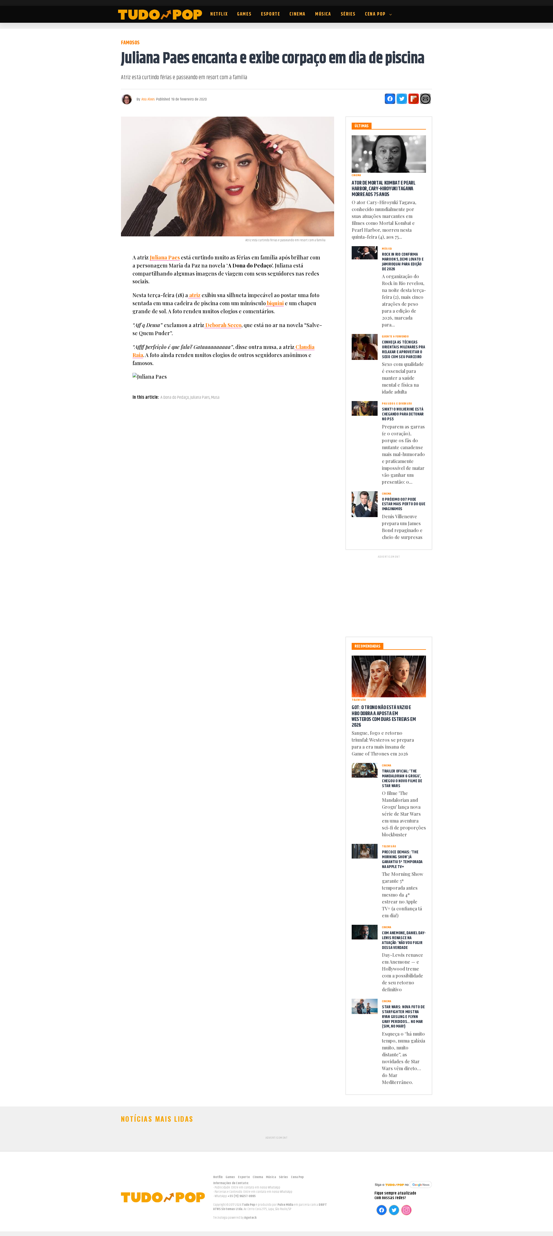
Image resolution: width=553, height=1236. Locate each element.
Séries (348, 14)
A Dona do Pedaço (174, 397)
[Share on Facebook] (390, 99)
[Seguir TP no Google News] (403, 1188)
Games (244, 14)
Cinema (297, 14)
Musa (215, 397)
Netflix (219, 14)
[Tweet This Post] (402, 99)
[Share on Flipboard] (413, 99)
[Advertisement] (389, 595)
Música (323, 14)
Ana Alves (148, 99)
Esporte (270, 14)
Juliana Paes (165, 257)
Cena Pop (375, 14)
